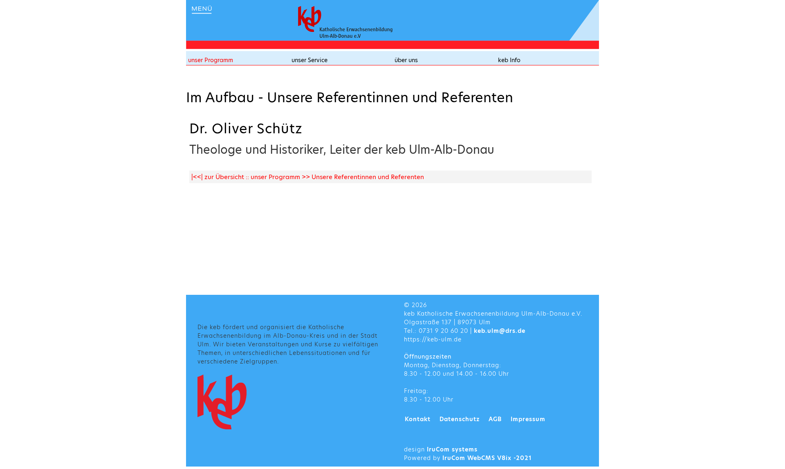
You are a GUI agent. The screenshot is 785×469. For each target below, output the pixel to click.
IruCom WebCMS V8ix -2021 (487, 458)
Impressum (528, 419)
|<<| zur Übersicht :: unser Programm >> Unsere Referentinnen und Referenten (307, 177)
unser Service (309, 60)
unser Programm (210, 60)
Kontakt (418, 419)
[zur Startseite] (345, 22)
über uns (406, 60)
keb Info (509, 60)
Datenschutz (460, 419)
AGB (495, 419)
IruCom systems (452, 449)
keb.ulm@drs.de (499, 331)
